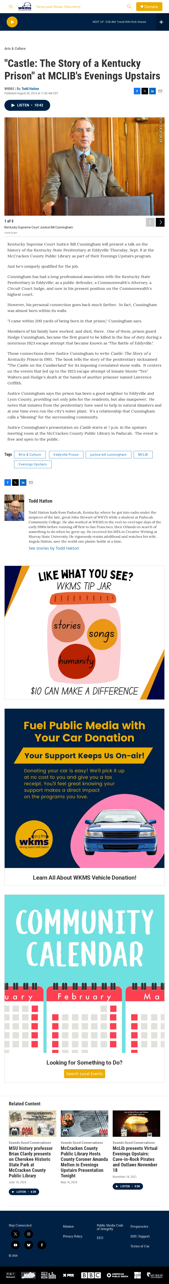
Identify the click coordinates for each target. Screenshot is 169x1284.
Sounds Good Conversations (30, 1142)
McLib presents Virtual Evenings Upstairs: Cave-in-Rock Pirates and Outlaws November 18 (135, 1159)
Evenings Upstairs (33, 464)
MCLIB (143, 454)
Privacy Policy (72, 1236)
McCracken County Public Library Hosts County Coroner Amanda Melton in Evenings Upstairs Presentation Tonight (84, 1162)
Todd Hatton (30, 88)
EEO (100, 1238)
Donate (151, 6)
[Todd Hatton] (14, 508)
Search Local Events (84, 1073)
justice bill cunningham (108, 454)
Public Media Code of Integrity (110, 1227)
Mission (68, 1226)
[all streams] (162, 22)
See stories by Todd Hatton (54, 548)
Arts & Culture (15, 48)
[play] (12, 22)
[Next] (160, 222)
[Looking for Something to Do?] (84, 974)
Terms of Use (140, 1246)
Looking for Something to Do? (84, 1062)
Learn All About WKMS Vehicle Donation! (84, 877)
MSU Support (140, 1236)
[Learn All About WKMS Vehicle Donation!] (84, 788)
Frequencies (139, 1226)
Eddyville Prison (66, 454)
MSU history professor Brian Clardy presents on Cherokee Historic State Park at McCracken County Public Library (31, 1162)
